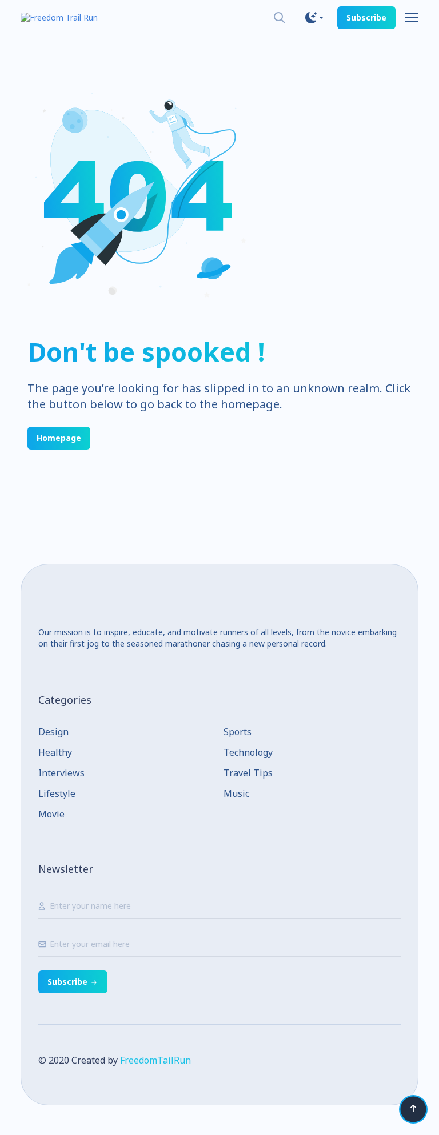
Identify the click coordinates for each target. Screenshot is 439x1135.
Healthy (55, 752)
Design (53, 731)
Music (236, 793)
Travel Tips (248, 773)
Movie (51, 814)
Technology (248, 752)
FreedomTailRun (155, 1060)
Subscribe (366, 17)
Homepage (59, 437)
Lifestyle (56, 793)
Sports (238, 731)
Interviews (61, 773)
